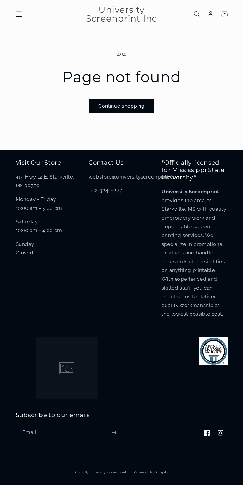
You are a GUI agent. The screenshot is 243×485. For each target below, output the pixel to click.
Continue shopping (121, 106)
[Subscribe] (114, 432)
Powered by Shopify (151, 472)
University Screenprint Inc (110, 472)
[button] (18, 14)
